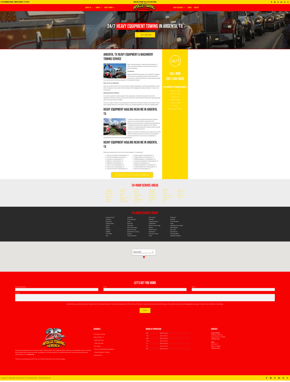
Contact (196, 7)
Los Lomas (109, 191)
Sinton (179, 189)
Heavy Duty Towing (175, 93)
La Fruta (136, 189)
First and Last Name (20, 286)
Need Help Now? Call (140, 2)
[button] (144, 257)
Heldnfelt (108, 189)
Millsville (151, 219)
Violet (129, 221)
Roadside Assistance (175, 90)
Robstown (109, 221)
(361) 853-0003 (151, 2)
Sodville (172, 219)
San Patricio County (133, 231)
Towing (97, 7)
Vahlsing (108, 199)
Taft (107, 235)
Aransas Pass (110, 223)
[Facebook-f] (271, 2)
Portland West (174, 233)
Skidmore (137, 193)
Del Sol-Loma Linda (154, 225)
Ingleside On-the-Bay (176, 225)
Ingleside (130, 217)
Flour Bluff (109, 233)
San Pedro (130, 225)
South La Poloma (167, 195)
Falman (151, 227)
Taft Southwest (132, 235)
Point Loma (109, 197)
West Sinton (137, 201)
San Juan (173, 229)
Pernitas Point (124, 201)
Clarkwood (152, 231)
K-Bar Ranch (137, 195)
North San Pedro (132, 227)
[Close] (153, 252)
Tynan (121, 195)
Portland (108, 219)
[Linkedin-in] (281, 2)
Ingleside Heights (175, 235)
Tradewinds (152, 223)
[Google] (275, 2)
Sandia (136, 191)
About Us (88, 7)
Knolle (136, 197)
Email (105, 286)
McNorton (173, 217)
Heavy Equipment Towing (175, 108)
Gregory (108, 229)
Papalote (151, 191)
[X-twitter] (288, 2)
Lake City (122, 199)
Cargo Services (98, 343)
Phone (194, 286)
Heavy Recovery (178, 7)
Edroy (164, 191)
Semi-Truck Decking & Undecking (104, 349)
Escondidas (152, 193)
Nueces (129, 233)
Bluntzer (165, 193)
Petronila (130, 223)
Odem (164, 201)
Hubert (150, 201)
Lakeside (108, 201)
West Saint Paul (138, 199)
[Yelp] (278, 2)
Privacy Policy (44, 359)
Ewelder (179, 197)
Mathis (122, 193)
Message (17, 292)
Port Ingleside (131, 219)
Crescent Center (154, 233)
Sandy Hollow (152, 189)
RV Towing (175, 105)
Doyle (171, 223)
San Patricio (152, 195)
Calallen (108, 231)
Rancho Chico (181, 195)
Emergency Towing (175, 102)
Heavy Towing (108, 7)
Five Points (152, 217)
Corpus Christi (110, 217)
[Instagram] (284, 2)
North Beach (174, 227)
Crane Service (175, 96)
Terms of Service (56, 359)
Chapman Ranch (153, 221)
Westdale (165, 189)
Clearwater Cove (124, 197)
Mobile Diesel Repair (175, 100)
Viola (150, 235)
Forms (190, 7)
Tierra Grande (174, 221)
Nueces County (131, 229)
